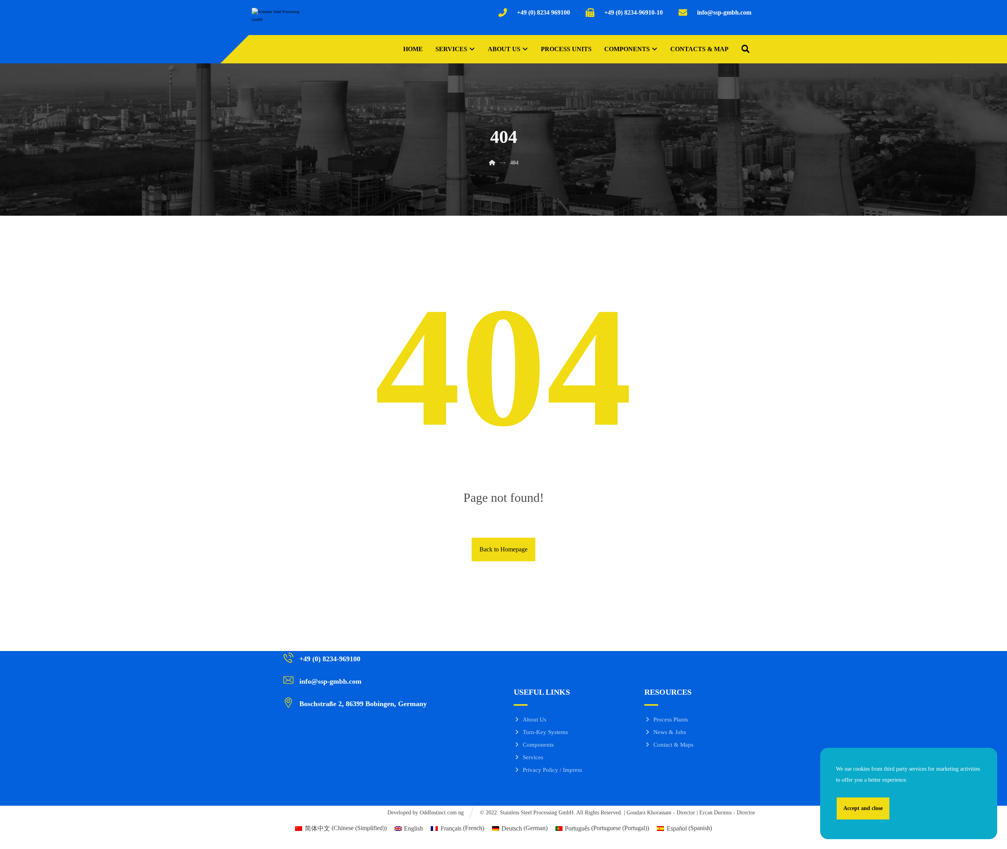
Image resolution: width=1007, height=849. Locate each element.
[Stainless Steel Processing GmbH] (276, 20)
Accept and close (863, 808)
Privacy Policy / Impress (552, 770)
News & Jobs (669, 732)
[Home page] (492, 163)
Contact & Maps (673, 745)
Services (533, 757)
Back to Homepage (503, 549)
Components (538, 745)
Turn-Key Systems (545, 732)
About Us (534, 719)
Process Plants (670, 719)
